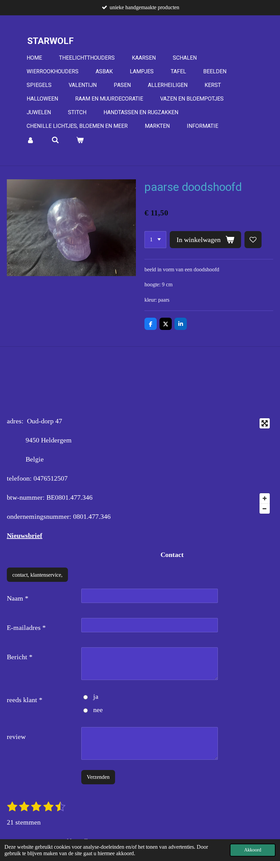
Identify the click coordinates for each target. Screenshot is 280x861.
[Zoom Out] (265, 508)
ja (95, 696)
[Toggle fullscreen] (265, 423)
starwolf (50, 41)
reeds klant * (24, 700)
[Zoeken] (55, 140)
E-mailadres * (26, 627)
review (16, 736)
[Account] (30, 140)
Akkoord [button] (252, 849)
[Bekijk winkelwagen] (79, 140)
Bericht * (19, 657)
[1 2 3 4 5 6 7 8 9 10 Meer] (155, 239)
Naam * (17, 598)
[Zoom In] (265, 498)
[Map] (208, 466)
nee (98, 709)
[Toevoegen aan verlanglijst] (253, 239)
